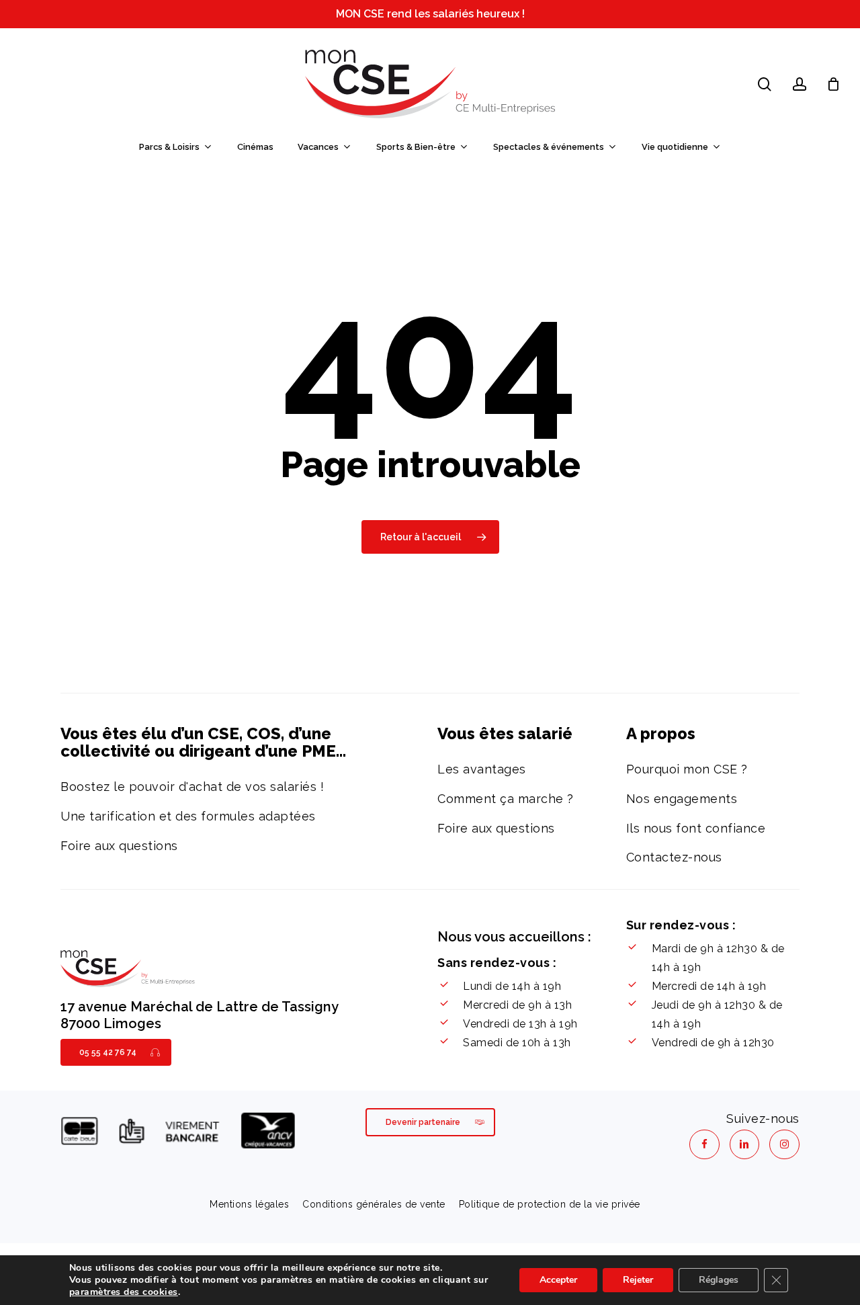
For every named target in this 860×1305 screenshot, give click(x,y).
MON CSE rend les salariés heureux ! (430, 13)
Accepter (558, 1279)
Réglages (718, 1279)
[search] (765, 84)
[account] (799, 84)
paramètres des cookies (123, 1292)
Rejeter (638, 1279)
